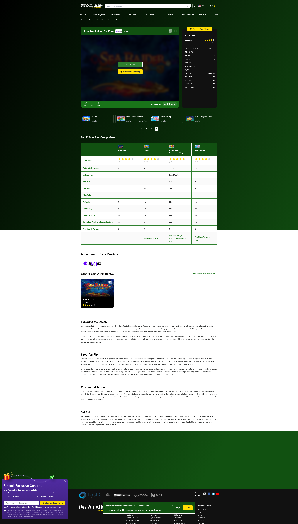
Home (91, 20)
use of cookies (155, 510)
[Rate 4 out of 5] (172, 104)
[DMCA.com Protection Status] (122, 495)
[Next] (156, 129)
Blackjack (201, 517)
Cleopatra (177, 517)
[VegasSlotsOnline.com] (92, 6)
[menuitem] (116, 15)
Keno (200, 512)
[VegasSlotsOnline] (96, 508)
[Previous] (141, 129)
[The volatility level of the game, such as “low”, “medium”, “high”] (192, 52)
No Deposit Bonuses (133, 520)
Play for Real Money (131, 71)
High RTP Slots (155, 517)
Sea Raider (87, 299)
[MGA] (157, 495)
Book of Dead (179, 520)
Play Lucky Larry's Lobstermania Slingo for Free (177, 238)
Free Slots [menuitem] (83, 15)
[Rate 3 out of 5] (170, 104)
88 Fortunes (178, 515)
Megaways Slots (155, 520)
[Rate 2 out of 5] (167, 104)
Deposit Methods (132, 517)
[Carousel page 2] (149, 128)
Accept (188, 508)
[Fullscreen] (175, 31)
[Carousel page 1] (146, 128)
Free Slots (97, 20)
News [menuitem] (216, 15)
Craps (200, 515)
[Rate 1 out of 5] (165, 104)
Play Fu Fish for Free (151, 238)
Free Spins (129, 515)
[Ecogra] (141, 495)
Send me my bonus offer (53, 503)
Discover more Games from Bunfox (204, 274)
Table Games (202, 509)
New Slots (153, 515)
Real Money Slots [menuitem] (99, 15)
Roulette (201, 520)
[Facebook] (209, 494)
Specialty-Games (107, 20)
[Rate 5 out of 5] (174, 104)
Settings (177, 508)
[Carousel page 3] (151, 128)
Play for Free (130, 64)
